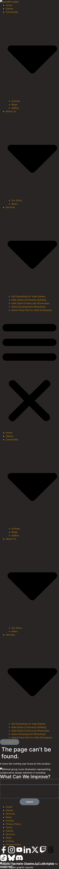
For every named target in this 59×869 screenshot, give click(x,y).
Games (9, 8)
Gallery (15, 107)
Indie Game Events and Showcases (30, 303)
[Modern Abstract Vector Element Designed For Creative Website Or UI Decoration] (3, 849)
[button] (29, 371)
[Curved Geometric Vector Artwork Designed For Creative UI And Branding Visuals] (3, 857)
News (14, 203)
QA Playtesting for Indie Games (28, 296)
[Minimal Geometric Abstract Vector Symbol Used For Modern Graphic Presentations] (19, 857)
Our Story (16, 200)
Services (10, 813)
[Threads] (50, 849)
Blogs (14, 104)
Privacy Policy (13, 824)
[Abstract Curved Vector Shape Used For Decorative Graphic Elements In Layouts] (11, 857)
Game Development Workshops (28, 306)
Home (9, 5)
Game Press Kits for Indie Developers (31, 310)
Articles (15, 101)
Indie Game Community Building (28, 299)
